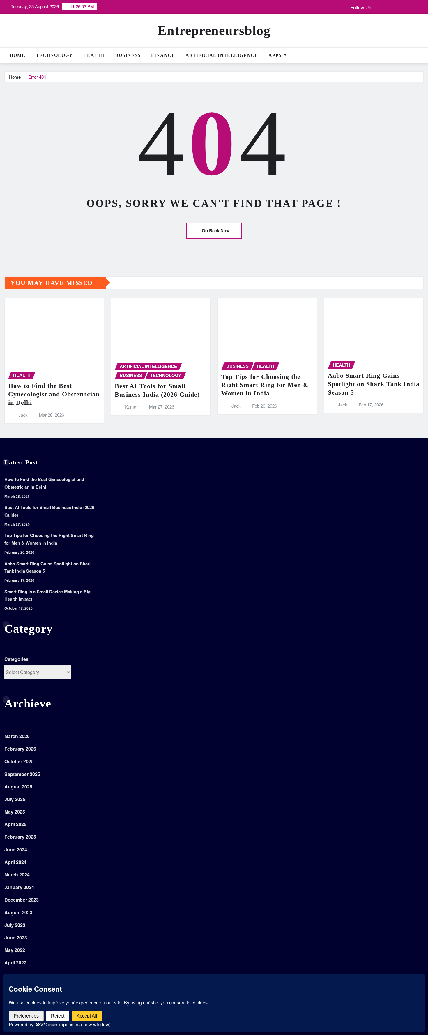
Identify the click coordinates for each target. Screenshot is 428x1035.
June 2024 (15, 849)
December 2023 (21, 899)
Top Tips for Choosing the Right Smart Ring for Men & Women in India (265, 385)
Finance (163, 55)
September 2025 (22, 774)
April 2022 (15, 962)
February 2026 (20, 748)
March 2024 (17, 874)
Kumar (131, 407)
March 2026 (17, 736)
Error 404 (37, 77)
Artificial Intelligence (221, 55)
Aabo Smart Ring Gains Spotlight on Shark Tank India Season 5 (374, 384)
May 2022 (14, 950)
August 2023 (18, 912)
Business (128, 55)
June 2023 (15, 937)
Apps (275, 55)
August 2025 (18, 786)
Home (17, 55)
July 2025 (14, 799)
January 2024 (19, 887)
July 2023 (14, 925)
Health (94, 55)
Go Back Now (216, 230)
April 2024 (15, 862)
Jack (23, 415)
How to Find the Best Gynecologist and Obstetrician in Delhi (54, 394)
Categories (16, 659)
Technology (54, 55)
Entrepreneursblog (214, 30)
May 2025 (14, 811)
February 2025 (20, 836)
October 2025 (19, 761)
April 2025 (15, 824)
